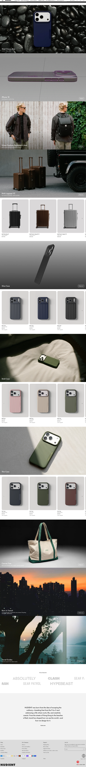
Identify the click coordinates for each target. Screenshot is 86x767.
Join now (43, 388)
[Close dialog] (51, 377)
